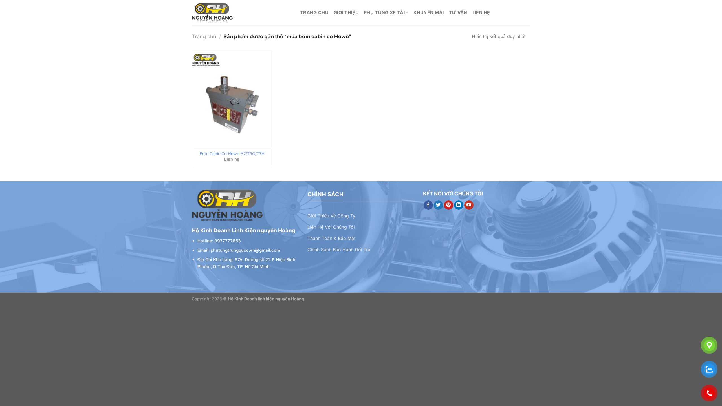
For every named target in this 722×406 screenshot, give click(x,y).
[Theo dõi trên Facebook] (428, 205)
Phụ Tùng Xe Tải (384, 12)
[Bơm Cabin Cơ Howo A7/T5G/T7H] (232, 99)
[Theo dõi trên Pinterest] (448, 205)
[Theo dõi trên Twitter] (438, 205)
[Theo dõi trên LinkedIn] (458, 205)
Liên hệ (481, 12)
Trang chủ (204, 36)
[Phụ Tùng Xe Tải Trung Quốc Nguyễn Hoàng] (242, 12)
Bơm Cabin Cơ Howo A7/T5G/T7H (232, 153)
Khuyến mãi (428, 12)
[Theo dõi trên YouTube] (469, 205)
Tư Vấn (458, 12)
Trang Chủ (314, 12)
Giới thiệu (346, 12)
